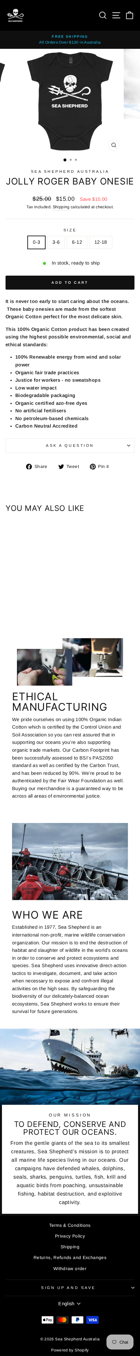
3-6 (56, 242)
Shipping (61, 207)
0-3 (36, 242)
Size (70, 230)
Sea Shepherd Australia (70, 171)
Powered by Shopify (70, 1350)
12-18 (100, 242)
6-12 (77, 242)
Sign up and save (68, 1287)
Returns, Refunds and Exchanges (70, 1257)
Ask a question (70, 445)
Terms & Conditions (70, 1225)
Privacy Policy (70, 1236)
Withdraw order (70, 1268)
